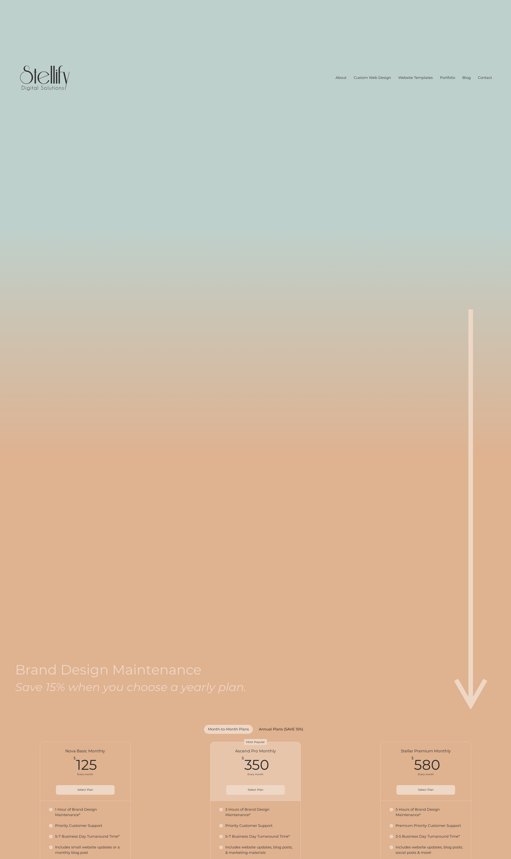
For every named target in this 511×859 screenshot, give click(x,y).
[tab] (228, 729)
